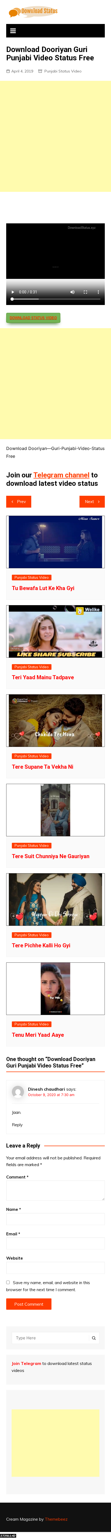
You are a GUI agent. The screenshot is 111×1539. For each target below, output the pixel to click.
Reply (17, 1124)
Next (89, 501)
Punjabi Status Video (63, 71)
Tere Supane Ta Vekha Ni (42, 767)
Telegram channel (61, 475)
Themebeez (56, 1519)
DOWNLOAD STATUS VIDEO (33, 318)
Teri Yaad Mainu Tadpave (43, 677)
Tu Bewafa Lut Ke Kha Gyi (43, 588)
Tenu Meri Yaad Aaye (38, 1035)
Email (13, 1233)
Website (14, 1258)
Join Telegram (26, 1363)
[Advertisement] (55, 136)
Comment (17, 1177)
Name (13, 1209)
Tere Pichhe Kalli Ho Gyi (41, 945)
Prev (21, 501)
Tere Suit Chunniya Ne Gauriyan (50, 856)
